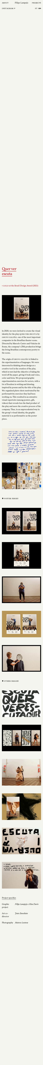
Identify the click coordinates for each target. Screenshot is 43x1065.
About (5, 3)
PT (36, 8)
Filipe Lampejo (21, 3)
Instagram (7, 8)
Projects (36, 3)
